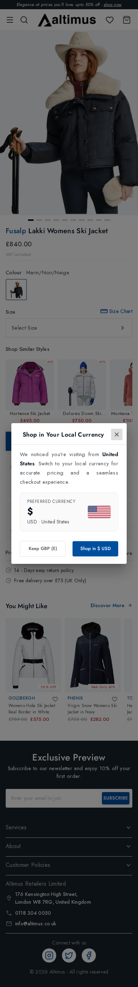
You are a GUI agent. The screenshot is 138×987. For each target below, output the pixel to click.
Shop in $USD (95, 548)
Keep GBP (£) (43, 548)
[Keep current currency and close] (116, 434)
